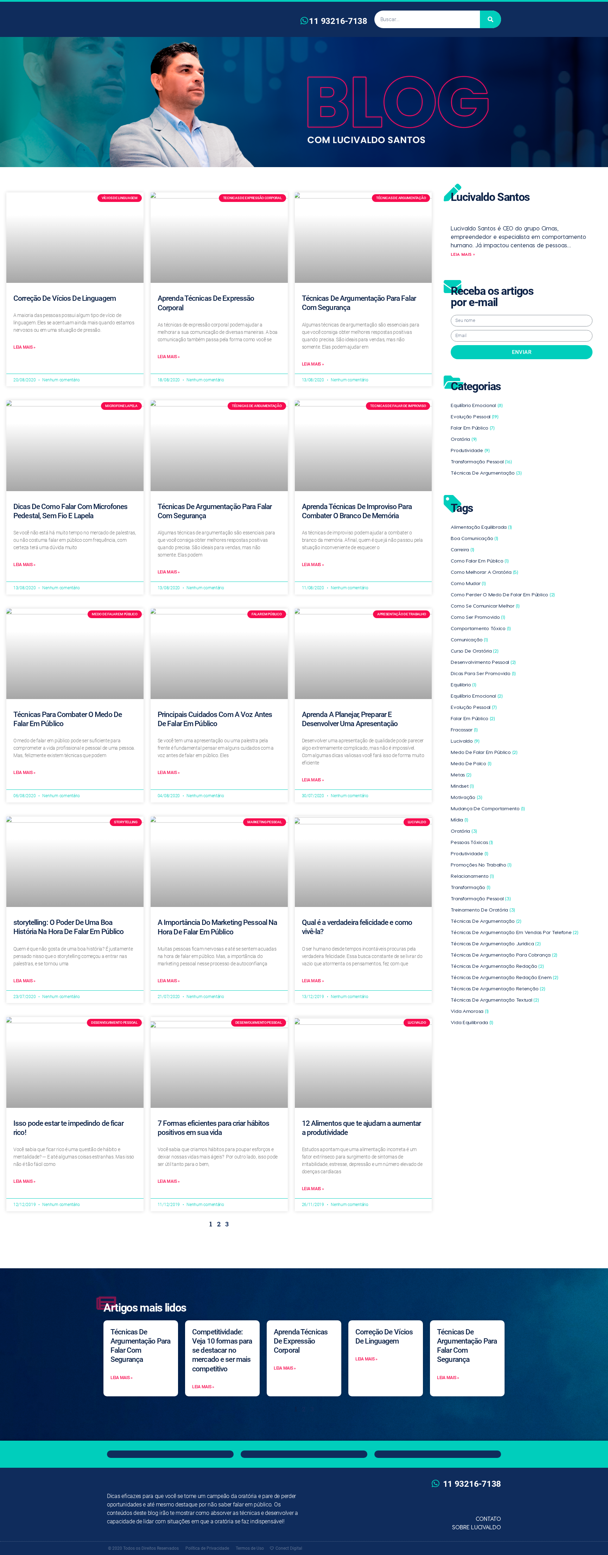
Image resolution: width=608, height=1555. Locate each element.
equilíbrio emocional (477, 696)
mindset (462, 786)
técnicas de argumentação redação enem (504, 977)
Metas (461, 775)
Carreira (462, 549)
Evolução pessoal (474, 416)
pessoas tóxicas (472, 842)
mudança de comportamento (488, 808)
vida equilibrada (472, 1022)
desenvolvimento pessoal (483, 662)
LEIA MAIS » (463, 254)
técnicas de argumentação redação (497, 966)
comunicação (469, 639)
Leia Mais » (24, 347)
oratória (464, 831)
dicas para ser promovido (483, 673)
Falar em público (473, 428)
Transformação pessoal (481, 461)
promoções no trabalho (481, 865)
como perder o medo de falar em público (503, 594)
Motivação (466, 797)
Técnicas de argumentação (486, 473)
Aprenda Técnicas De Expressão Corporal (301, 1341)
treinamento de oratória (483, 910)
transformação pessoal (481, 898)
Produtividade (470, 450)
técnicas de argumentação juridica (495, 943)
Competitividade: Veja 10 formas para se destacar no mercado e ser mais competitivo (222, 1350)
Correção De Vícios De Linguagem (64, 298)
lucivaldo (465, 741)
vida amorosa (470, 1011)
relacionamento (472, 876)
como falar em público (479, 561)
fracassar (464, 729)
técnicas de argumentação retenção (498, 988)
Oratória (464, 439)
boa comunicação (474, 538)
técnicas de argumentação (486, 921)
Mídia (459, 820)
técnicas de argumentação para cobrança (504, 955)
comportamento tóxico (481, 628)
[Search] (490, 19)
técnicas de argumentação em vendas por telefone (514, 932)
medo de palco (471, 763)
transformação (470, 887)
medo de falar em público (484, 752)
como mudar (468, 583)
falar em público (473, 718)
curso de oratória (474, 651)
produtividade (469, 853)
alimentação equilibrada (481, 527)
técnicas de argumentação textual (495, 1000)
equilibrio (463, 684)
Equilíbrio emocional (477, 405)
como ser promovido (478, 617)
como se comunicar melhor (485, 606)
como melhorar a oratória (484, 572)
